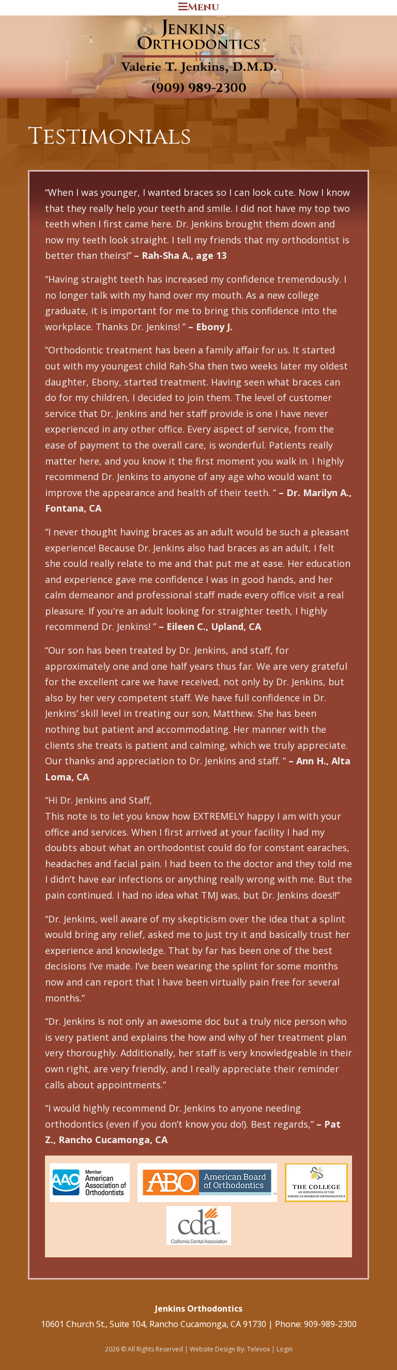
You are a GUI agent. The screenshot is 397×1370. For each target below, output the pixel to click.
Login (285, 1349)
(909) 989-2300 (199, 88)
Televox (258, 1349)
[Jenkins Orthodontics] (198, 74)
